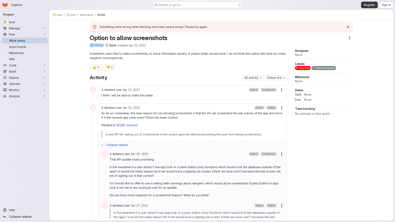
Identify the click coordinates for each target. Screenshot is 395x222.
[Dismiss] (348, 26)
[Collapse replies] (102, 144)
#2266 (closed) (127, 125)
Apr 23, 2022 (137, 45)
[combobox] (253, 77)
